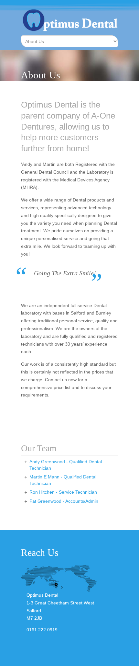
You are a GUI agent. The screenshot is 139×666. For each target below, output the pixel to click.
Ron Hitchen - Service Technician (63, 492)
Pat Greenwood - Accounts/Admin (63, 501)
